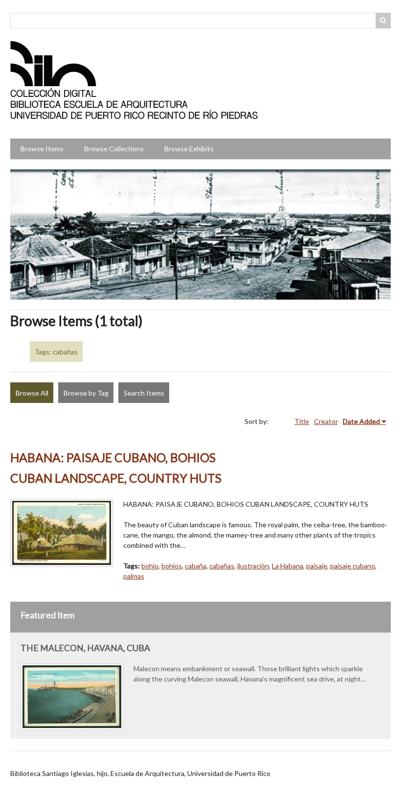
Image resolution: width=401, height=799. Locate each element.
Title (301, 421)
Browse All (32, 393)
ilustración (253, 566)
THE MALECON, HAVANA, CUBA (85, 648)
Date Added (361, 421)
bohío (149, 566)
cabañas (221, 566)
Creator (326, 421)
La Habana (287, 566)
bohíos (171, 566)
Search (383, 20)
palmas (133, 576)
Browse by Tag (86, 393)
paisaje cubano (352, 566)
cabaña (195, 566)
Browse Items (42, 148)
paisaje (316, 566)
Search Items (144, 393)
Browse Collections (114, 148)
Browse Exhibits (189, 148)
